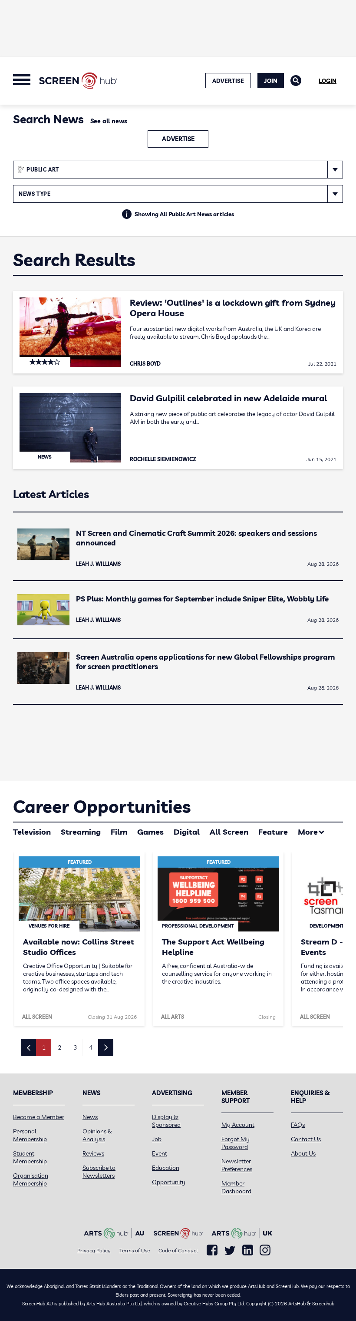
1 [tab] (44, 1047)
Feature (273, 832)
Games (150, 832)
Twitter (230, 1250)
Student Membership (30, 1157)
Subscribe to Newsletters (98, 1171)
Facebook (212, 1250)
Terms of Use (134, 1250)
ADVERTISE (228, 80)
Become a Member (38, 1117)
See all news (108, 121)
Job (157, 1139)
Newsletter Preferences (236, 1165)
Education (165, 1168)
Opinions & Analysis (97, 1135)
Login (327, 80)
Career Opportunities (102, 806)
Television (32, 832)
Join (270, 80)
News (90, 1117)
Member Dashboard (236, 1187)
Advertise (178, 139)
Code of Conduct (178, 1250)
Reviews (93, 1153)
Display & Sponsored (166, 1121)
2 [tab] (59, 1047)
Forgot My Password (235, 1143)
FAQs (298, 1125)
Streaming (81, 832)
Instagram (265, 1250)
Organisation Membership (30, 1179)
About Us (303, 1153)
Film (119, 832)
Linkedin (247, 1250)
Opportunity (168, 1182)
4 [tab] (90, 1047)
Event (159, 1153)
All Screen (229, 832)
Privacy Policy (94, 1250)
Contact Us (306, 1139)
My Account (237, 1125)
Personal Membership (30, 1135)
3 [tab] (75, 1047)
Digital (187, 832)
